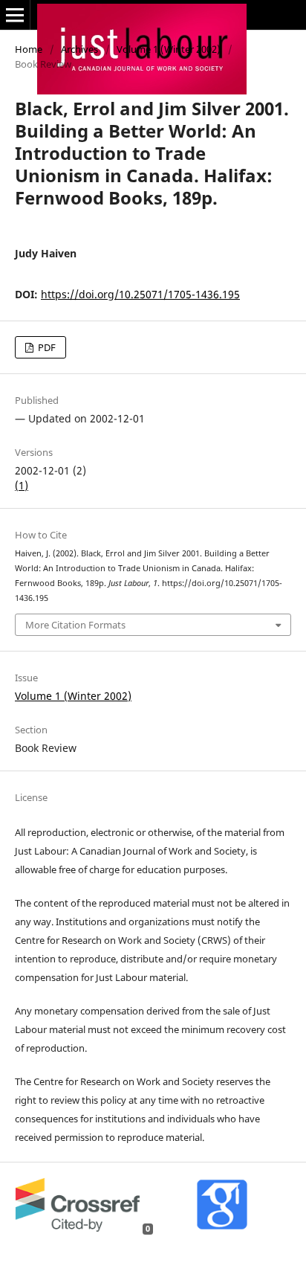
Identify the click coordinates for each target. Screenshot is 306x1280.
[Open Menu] (15, 15)
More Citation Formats (75, 624)
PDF (46, 347)
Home (28, 49)
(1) (21, 485)
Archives (79, 49)
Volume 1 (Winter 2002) (169, 49)
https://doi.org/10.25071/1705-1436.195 (140, 294)
